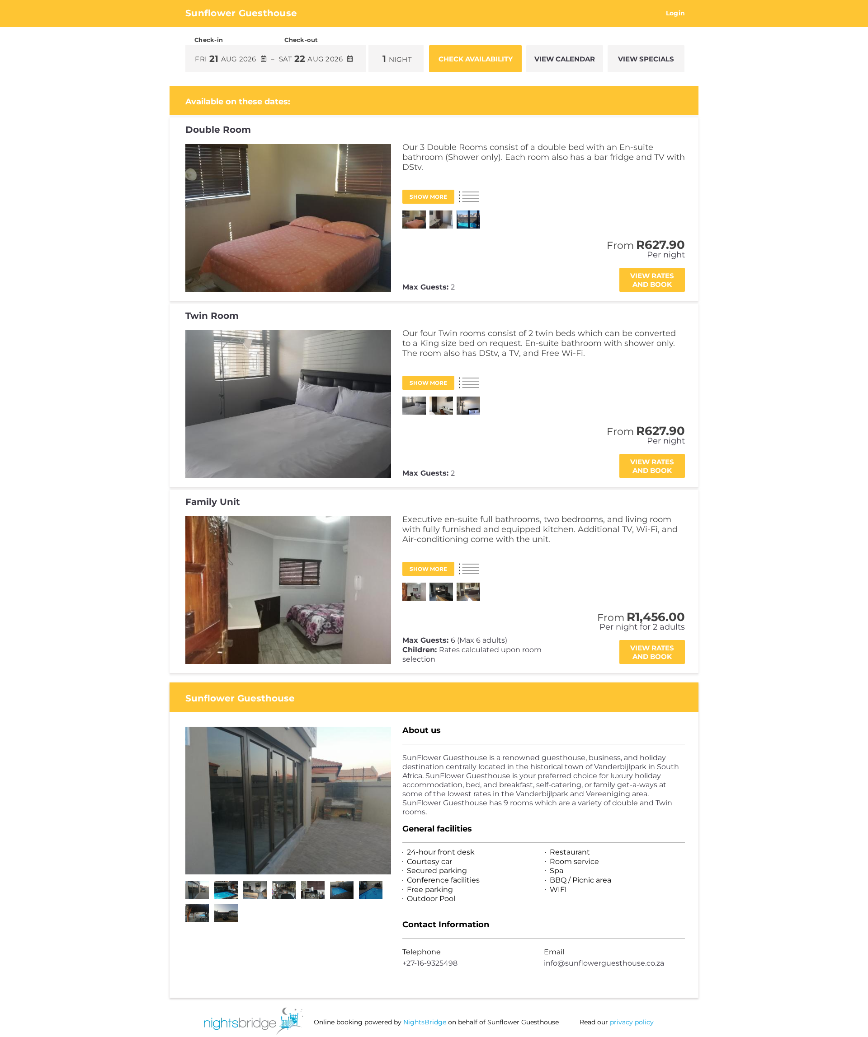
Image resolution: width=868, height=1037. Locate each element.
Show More (428, 196)
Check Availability (476, 59)
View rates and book (652, 280)
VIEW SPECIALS (646, 59)
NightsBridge (424, 1022)
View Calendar (564, 59)
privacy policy (632, 1022)
